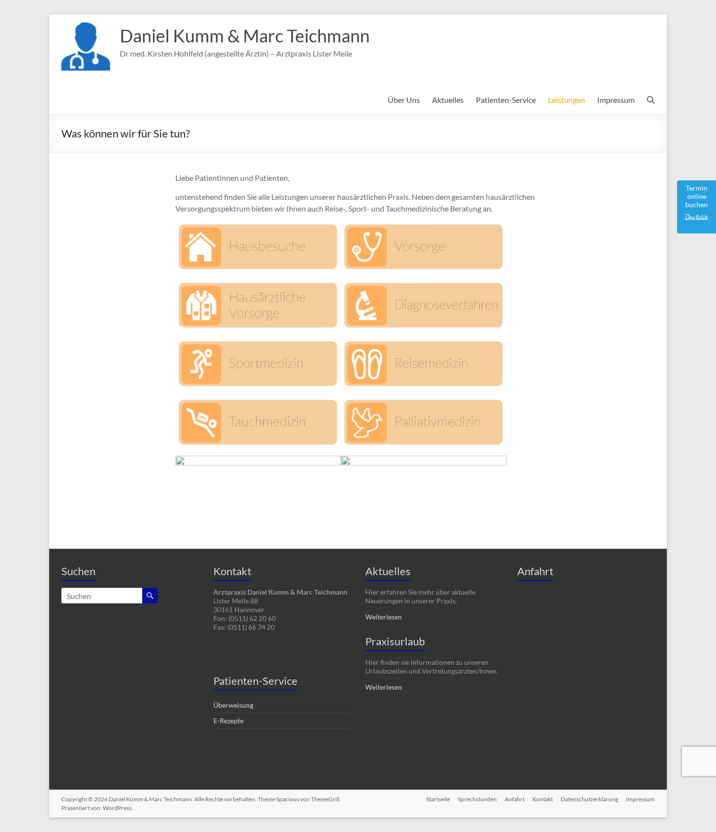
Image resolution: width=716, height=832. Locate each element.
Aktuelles (448, 99)
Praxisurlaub (395, 641)
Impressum (616, 99)
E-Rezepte (228, 720)
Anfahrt (515, 799)
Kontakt (542, 799)
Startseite (438, 799)
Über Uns (404, 99)
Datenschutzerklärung (589, 799)
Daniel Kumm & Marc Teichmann (245, 35)
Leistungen (566, 99)
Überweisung (233, 705)
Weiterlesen (383, 617)
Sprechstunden (477, 799)
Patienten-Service (506, 99)
